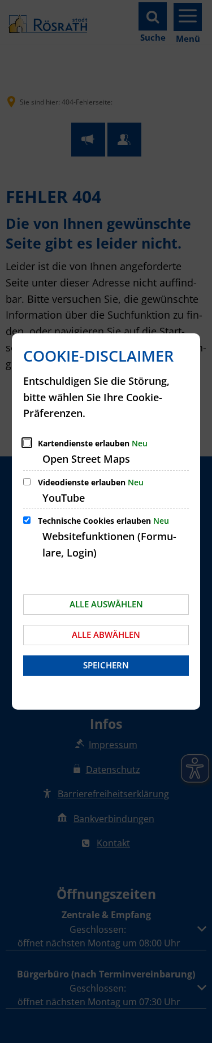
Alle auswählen (106, 604)
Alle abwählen (106, 634)
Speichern (106, 665)
